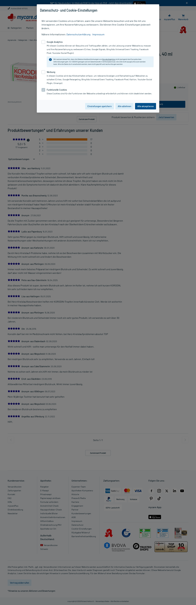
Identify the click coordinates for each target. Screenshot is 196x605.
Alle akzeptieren (145, 106)
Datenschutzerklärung (78, 34)
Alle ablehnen (124, 106)
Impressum (98, 34)
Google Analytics (108, 59)
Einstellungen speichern (99, 106)
